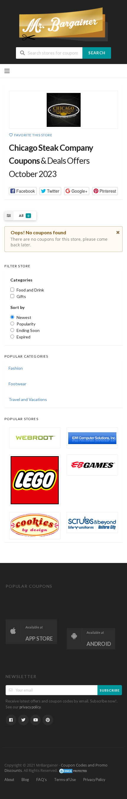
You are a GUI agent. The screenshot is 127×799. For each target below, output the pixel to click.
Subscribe (110, 690)
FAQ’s (41, 779)
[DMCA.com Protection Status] (73, 770)
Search (96, 52)
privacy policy (30, 707)
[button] (23, 191)
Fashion (16, 368)
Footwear (17, 383)
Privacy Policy (94, 779)
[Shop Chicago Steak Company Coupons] (63, 110)
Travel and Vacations (28, 399)
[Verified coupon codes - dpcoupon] (63, 23)
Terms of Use (65, 779)
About (9, 779)
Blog (25, 779)
